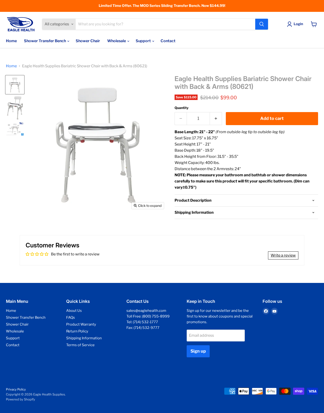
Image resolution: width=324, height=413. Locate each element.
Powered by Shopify (20, 399)
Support (144, 41)
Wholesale (117, 41)
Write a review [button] (283, 255)
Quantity (182, 108)
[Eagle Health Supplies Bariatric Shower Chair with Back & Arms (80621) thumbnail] (14, 84)
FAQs (70, 317)
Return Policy (77, 331)
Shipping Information (84, 338)
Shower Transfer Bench (45, 41)
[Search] (261, 24)
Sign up (198, 351)
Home (11, 41)
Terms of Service (80, 345)
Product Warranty (81, 324)
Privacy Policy (16, 389)
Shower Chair (88, 41)
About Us (74, 311)
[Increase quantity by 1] (216, 118)
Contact (168, 41)
